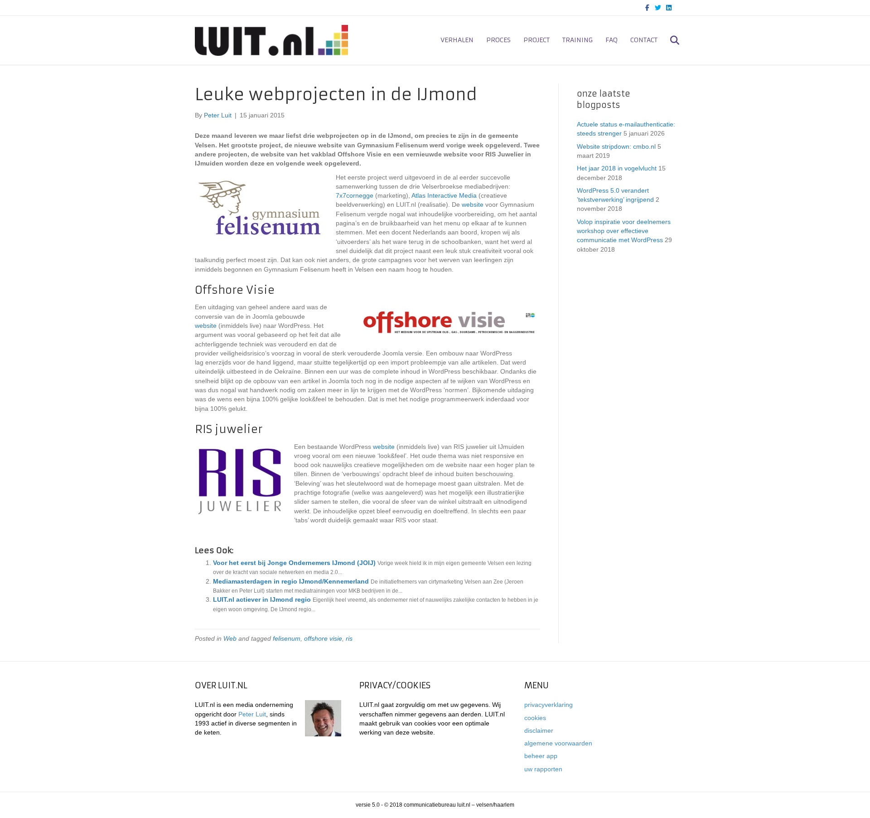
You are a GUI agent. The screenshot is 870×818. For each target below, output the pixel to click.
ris (349, 638)
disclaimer (538, 730)
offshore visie (323, 638)
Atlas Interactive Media (444, 195)
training (577, 40)
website (472, 204)
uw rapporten (543, 769)
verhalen (457, 40)
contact (643, 40)
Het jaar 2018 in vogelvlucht (617, 168)
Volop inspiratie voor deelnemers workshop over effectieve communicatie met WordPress (624, 231)
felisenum (286, 638)
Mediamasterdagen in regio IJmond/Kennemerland (291, 581)
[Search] (669, 40)
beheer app (540, 756)
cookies (535, 717)
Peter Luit (252, 714)
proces (498, 40)
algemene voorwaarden (558, 743)
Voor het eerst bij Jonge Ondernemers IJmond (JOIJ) (294, 562)
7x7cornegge (354, 195)
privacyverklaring (548, 704)
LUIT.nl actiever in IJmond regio (262, 599)
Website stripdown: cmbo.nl (616, 146)
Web (230, 638)
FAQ (611, 40)
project (536, 40)
